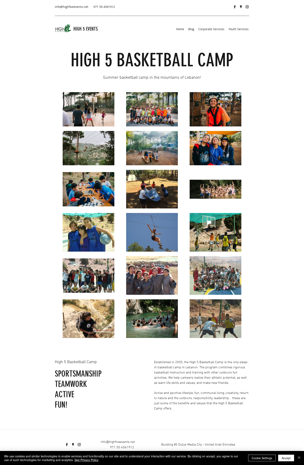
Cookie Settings (262, 458)
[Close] (299, 458)
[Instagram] (247, 7)
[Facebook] (235, 7)
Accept (286, 458)
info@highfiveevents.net (71, 7)
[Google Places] (241, 7)
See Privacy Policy (86, 460)
